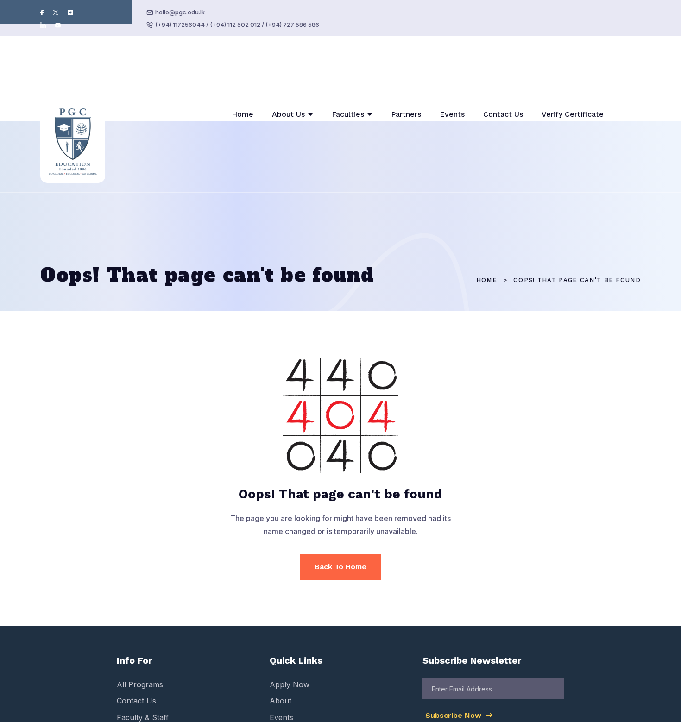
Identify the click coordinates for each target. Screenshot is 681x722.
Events (452, 83)
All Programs (140, 623)
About (280, 639)
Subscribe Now (454, 654)
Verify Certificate (573, 83)
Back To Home (340, 505)
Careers (283, 688)
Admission (134, 672)
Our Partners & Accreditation (168, 688)
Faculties (348, 83)
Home (242, 83)
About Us (288, 83)
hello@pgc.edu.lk (180, 12)
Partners (406, 83)
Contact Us (503, 83)
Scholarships (292, 672)
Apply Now (289, 623)
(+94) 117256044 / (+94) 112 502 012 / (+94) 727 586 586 (237, 24)
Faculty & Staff (143, 655)
